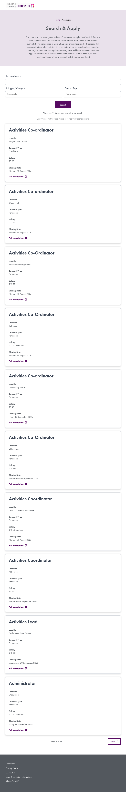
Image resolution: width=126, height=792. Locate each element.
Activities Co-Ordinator (31, 253)
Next (112, 741)
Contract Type (71, 88)
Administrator (22, 683)
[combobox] (33, 94)
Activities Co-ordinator (31, 130)
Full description (16, 176)
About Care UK (12, 781)
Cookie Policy (11, 772)
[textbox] (35, 94)
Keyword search (13, 75)
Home (57, 19)
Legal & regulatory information (19, 777)
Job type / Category (15, 88)
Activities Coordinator (30, 499)
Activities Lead (23, 622)
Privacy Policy (12, 768)
